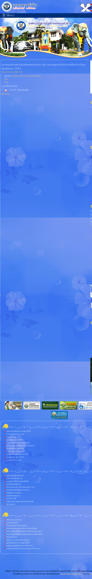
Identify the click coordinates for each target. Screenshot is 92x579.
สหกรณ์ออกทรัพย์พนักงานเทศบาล (17, 490)
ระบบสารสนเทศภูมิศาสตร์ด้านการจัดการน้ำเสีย (21, 528)
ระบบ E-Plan (11, 437)
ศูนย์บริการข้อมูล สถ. (13, 495)
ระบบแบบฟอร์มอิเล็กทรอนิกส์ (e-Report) (20, 445)
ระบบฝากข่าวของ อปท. (14, 460)
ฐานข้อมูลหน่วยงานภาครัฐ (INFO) (17, 543)
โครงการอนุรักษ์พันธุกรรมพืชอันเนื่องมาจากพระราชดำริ (24, 534)
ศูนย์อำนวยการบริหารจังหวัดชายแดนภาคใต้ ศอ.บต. (23, 548)
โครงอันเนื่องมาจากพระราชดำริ (16, 525)
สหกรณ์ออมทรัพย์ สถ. (14, 484)
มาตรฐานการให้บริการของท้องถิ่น (17, 481)
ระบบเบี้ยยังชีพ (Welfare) (15, 448)
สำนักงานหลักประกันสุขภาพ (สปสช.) (18, 443)
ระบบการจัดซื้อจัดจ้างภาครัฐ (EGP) (18, 431)
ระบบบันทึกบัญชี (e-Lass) (15, 434)
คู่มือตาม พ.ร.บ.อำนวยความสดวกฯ (18, 540)
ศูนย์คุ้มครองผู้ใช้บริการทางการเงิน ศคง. (20, 545)
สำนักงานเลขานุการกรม (14, 520)
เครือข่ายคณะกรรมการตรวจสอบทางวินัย (20, 501)
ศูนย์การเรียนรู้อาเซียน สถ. (15, 475)
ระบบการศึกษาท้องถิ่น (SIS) (15, 451)
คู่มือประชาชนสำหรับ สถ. (14, 478)
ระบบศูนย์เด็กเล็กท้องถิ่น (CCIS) (17, 454)
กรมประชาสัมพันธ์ (12, 522)
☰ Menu (8, 15)
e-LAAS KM (11, 498)
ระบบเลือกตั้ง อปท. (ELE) (15, 457)
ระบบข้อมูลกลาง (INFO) (14, 440)
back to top (5, 94)
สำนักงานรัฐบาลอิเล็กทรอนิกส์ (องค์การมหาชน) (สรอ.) (24, 531)
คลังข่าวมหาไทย (11, 537)
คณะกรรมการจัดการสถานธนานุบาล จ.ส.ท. (20, 487)
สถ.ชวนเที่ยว (10, 504)
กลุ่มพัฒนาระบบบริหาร (13, 493)
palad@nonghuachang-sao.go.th (71, 574)
